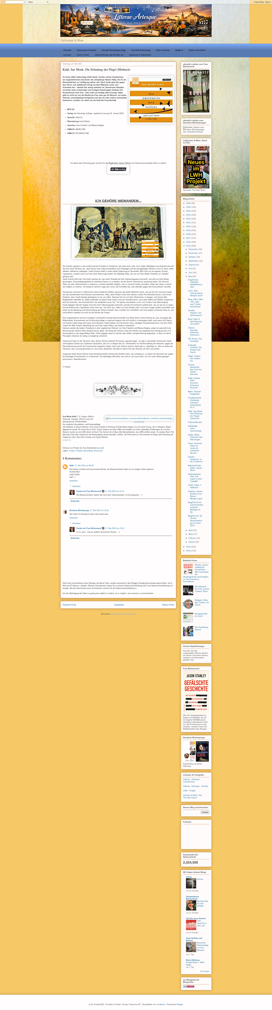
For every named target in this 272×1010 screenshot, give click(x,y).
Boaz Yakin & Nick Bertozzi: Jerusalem (195, 321)
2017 (188, 238)
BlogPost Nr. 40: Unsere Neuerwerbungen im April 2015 (195, 521)
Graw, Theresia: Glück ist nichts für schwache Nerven (195, 448)
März (191, 534)
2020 (188, 226)
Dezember (193, 249)
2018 (188, 234)
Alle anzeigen (204, 971)
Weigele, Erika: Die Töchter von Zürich (202, 602)
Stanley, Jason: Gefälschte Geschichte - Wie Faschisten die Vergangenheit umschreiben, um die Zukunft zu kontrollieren (196, 573)
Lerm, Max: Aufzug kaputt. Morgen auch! (195, 293)
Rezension (98, 451)
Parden (72, 451)
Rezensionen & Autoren (86, 50)
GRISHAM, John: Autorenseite (194, 428)
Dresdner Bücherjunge (79, 510)
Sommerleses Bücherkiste (192, 897)
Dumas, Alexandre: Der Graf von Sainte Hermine (195, 369)
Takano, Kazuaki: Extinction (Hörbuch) (193, 331)
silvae (189, 877)
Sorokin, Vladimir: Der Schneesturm (195, 312)
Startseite (67, 50)
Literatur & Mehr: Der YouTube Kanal (192, 796)
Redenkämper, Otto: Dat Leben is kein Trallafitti (195, 477)
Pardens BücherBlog (84, 451)
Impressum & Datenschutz (140, 55)
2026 (188, 203)
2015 (188, 246)
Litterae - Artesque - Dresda (195, 786)
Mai (190, 276)
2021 (188, 222)
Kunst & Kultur (83, 55)
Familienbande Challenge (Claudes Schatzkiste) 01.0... (194, 402)
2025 (188, 207)
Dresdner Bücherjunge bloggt (114, 50)
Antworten (73, 481)
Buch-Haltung (192, 960)
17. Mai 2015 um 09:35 (84, 465)
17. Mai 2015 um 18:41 (99, 510)
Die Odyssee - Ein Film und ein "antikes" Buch (202, 588)
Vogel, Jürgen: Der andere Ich (194, 358)
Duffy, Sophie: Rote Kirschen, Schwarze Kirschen (194, 383)
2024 (188, 211)
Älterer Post (168, 605)
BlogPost (179, 50)
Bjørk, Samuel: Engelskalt (194, 392)
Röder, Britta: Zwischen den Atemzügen (195, 437)
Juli (190, 268)
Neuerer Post (69, 605)
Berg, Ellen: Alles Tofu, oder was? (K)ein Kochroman (195, 303)
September (194, 261)
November (193, 253)
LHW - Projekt (189, 790)
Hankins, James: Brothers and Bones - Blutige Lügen (195, 495)
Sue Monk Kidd (139, 422)
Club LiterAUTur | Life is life (202, 923)
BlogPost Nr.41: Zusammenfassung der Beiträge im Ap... (195, 507)
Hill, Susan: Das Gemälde (195, 340)
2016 (188, 242)
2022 (188, 219)
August (192, 265)
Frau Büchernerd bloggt (140, 50)
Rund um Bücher (163, 50)
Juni (191, 272)
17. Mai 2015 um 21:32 (114, 528)
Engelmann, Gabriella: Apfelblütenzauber (195, 283)
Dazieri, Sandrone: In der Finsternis (195, 459)
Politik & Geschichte (197, 50)
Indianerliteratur (195, 422)
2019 (188, 230)
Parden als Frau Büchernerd (88, 491)
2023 (188, 215)
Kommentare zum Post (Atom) (123, 614)
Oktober (192, 257)
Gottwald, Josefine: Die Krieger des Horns (195, 348)
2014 (188, 547)
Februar (192, 538)
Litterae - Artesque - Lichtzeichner (192, 780)
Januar (192, 542)
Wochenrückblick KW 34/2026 (202, 903)
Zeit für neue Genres (196, 918)
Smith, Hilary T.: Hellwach (195, 486)
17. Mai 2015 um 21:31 (114, 491)
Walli (71, 465)
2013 (188, 551)
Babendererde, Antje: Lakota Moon (195, 467)
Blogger (180, 1004)
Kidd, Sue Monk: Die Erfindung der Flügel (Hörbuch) (195, 414)
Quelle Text (67, 440)
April (191, 530)
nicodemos (160, 1004)
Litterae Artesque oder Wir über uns (109, 55)
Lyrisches (67, 55)
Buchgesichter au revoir (201, 615)
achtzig (200, 879)
